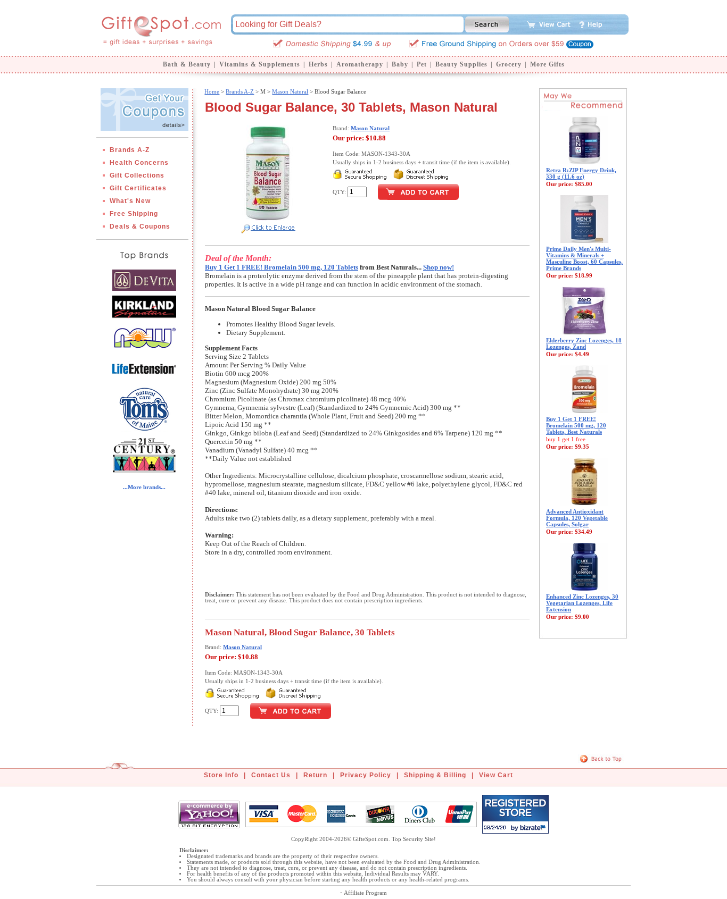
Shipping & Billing (435, 775)
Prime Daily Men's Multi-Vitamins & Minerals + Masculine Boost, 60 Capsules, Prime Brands (584, 258)
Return (315, 775)
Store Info (221, 775)
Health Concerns (139, 162)
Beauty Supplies (461, 64)
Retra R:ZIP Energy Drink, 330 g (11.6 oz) (581, 173)
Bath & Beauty (187, 64)
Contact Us (271, 775)
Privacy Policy (365, 775)
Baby (400, 64)
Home (211, 91)
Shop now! (438, 267)
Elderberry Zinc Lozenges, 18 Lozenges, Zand (584, 343)
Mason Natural (290, 91)
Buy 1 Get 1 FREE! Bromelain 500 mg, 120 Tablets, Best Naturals (576, 425)
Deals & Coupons (140, 226)
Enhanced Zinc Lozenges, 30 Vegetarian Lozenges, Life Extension (582, 602)
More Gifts (547, 64)
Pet (422, 64)
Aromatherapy (359, 64)
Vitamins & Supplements (259, 64)
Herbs (318, 64)
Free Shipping (134, 213)
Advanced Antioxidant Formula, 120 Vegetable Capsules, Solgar (577, 517)
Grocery (509, 64)
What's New (130, 201)
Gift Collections (137, 175)
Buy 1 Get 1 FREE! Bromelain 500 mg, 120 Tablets (281, 267)
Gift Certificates (138, 188)
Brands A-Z (130, 150)
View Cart (496, 775)
